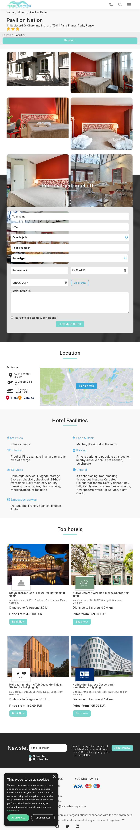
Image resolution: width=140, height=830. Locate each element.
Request (69, 40)
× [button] (54, 776)
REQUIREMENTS (21, 290)
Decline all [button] (43, 817)
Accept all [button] (18, 817)
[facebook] (57, 826)
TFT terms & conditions (41, 317)
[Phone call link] (111, 4)
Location (8, 35)
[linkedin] (77, 826)
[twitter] (68, 826)
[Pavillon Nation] (38, 72)
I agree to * (36, 317)
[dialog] (31, 799)
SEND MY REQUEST (70, 324)
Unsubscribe (40, 759)
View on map (86, 385)
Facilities (20, 35)
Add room (80, 282)
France (89, 25)
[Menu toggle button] (129, 4)
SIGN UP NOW (122, 748)
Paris (81, 25)
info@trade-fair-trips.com (70, 806)
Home (10, 12)
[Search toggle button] (120, 4)
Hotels (22, 12)
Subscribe (39, 756)
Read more (13, 810)
